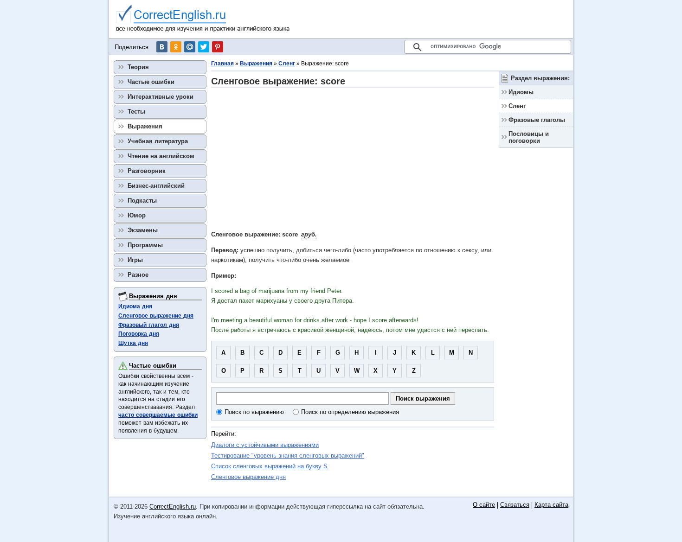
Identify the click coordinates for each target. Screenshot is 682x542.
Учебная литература (158, 141)
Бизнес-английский (156, 185)
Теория (138, 67)
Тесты (136, 111)
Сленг (286, 63)
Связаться (514, 505)
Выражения (256, 63)
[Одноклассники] (175, 46)
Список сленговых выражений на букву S (269, 466)
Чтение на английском (161, 156)
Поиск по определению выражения (350, 411)
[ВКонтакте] (161, 46)
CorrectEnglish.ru (172, 506)
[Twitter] (203, 46)
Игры (135, 259)
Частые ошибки (151, 81)
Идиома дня (135, 306)
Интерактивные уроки (160, 96)
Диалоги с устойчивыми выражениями (265, 444)
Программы (145, 245)
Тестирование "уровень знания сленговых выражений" (287, 455)
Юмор (137, 215)
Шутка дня (133, 343)
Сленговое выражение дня (248, 476)
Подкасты (142, 200)
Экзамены (143, 230)
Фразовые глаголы (536, 119)
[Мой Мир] (189, 46)
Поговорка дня (138, 334)
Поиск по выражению (254, 411)
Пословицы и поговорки (528, 137)
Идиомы (521, 92)
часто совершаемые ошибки (158, 415)
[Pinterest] (217, 46)
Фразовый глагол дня (148, 325)
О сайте (484, 505)
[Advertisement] (352, 158)
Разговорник (147, 170)
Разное (138, 274)
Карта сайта (551, 505)
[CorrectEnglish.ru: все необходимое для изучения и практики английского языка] (203, 19)
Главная (222, 63)
